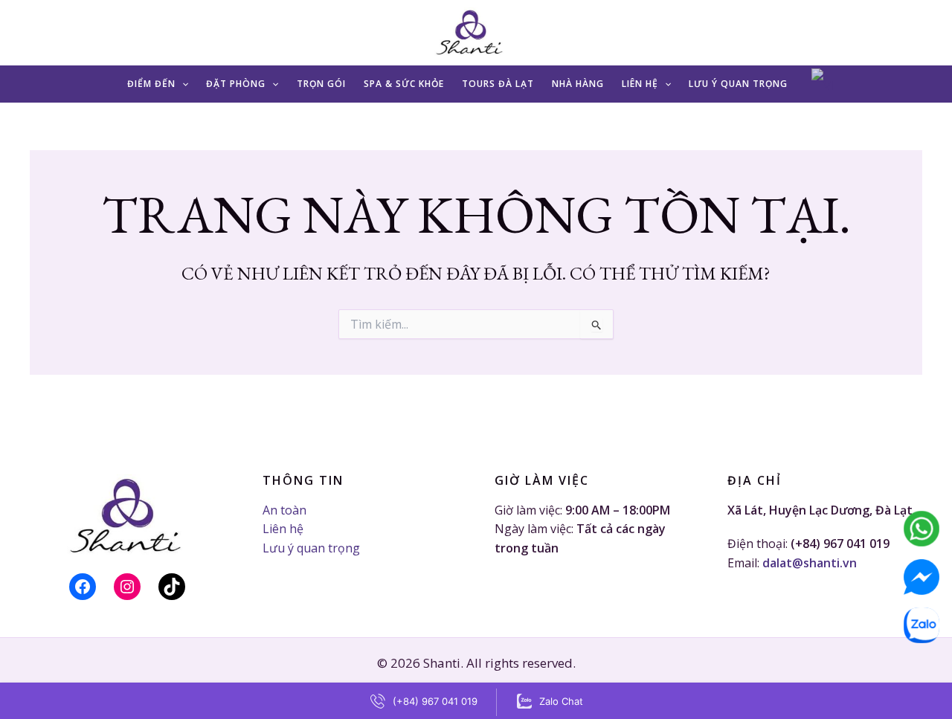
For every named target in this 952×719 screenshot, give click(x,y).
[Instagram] (127, 586)
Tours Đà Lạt (498, 83)
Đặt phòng (236, 83)
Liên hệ (640, 83)
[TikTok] (171, 586)
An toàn (284, 510)
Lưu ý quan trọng (738, 83)
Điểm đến (151, 83)
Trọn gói (321, 83)
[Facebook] (82, 586)
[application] (182, 83)
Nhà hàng (578, 83)
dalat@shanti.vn (809, 563)
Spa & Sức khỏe (404, 83)
